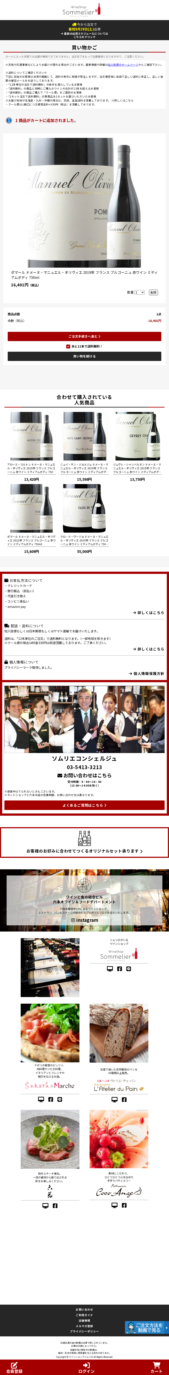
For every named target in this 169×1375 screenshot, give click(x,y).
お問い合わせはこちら (87, 775)
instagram (86, 920)
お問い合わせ (84, 1309)
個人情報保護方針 (148, 673)
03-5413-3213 (84, 766)
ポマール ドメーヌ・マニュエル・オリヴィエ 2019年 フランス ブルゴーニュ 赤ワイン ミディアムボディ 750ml (84, 275)
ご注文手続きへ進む (83, 336)
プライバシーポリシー (84, 1331)
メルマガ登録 (84, 1326)
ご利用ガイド (84, 1315)
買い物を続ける (84, 356)
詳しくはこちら (124, 100)
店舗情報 (84, 1320)
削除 (154, 292)
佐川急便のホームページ (123, 64)
